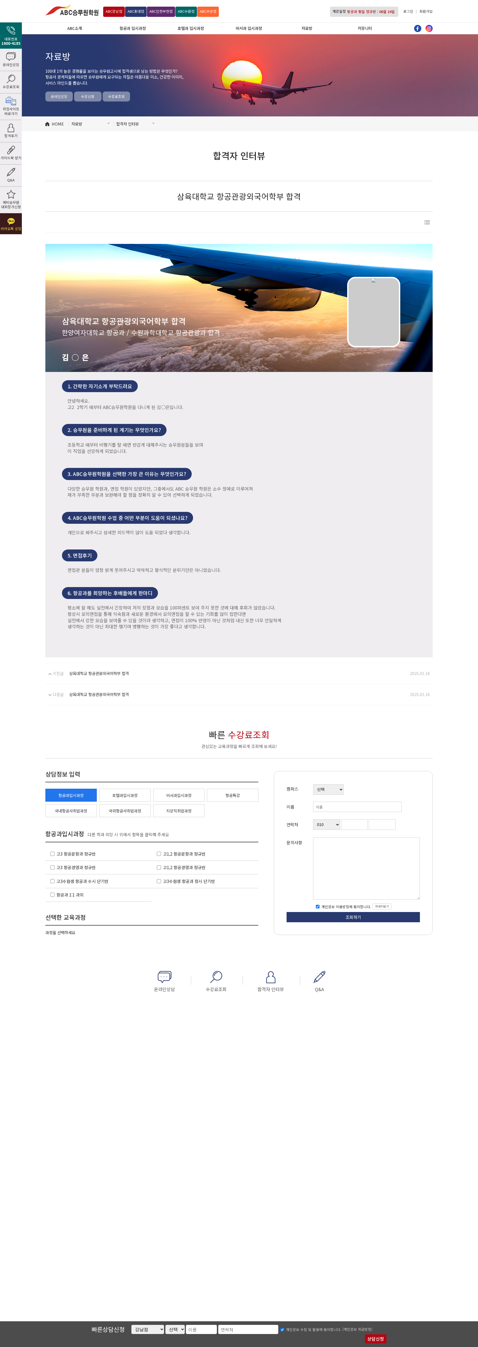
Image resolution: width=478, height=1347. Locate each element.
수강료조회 (116, 96)
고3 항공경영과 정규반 (76, 867)
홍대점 (136, 11)
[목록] (427, 222)
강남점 (114, 11)
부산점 (208, 11)
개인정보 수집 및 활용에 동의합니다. (313, 1329)
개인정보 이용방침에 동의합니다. (345, 906)
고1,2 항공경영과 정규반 (184, 867)
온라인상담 (59, 96)
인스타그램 (429, 28)
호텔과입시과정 (124, 795)
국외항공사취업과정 (125, 811)
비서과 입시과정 (249, 28)
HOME (58, 124)
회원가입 (426, 11)
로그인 (408, 11)
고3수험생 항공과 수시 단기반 (82, 881)
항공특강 (232, 795)
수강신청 (87, 96)
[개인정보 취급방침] (357, 1329)
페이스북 (417, 28)
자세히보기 (382, 906)
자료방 (307, 28)
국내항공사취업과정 (71, 811)
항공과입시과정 (71, 795)
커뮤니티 (365, 28)
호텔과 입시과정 (191, 28)
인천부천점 (161, 11)
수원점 (186, 11)
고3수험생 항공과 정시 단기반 (189, 881)
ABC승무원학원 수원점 (71, 9)
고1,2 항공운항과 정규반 (184, 854)
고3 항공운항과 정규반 (76, 854)
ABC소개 (74, 28)
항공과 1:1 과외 (70, 895)
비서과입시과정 (178, 795)
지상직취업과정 (178, 811)
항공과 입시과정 (132, 28)
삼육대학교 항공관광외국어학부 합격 (99, 673)
